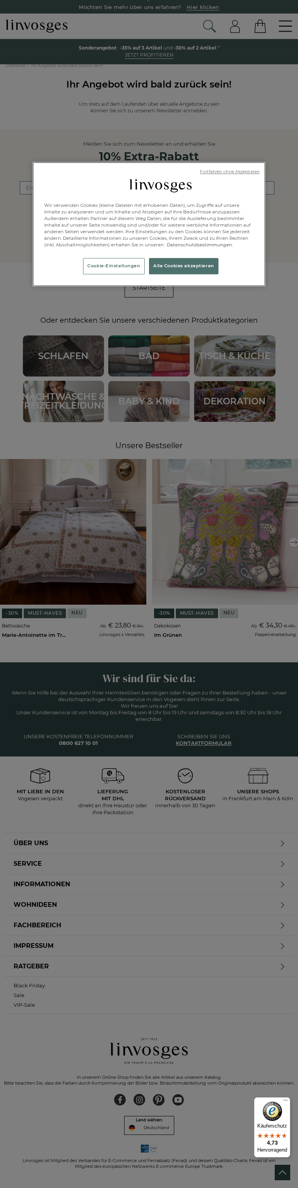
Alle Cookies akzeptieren (183, 265)
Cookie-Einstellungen (113, 265)
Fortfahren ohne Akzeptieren (230, 171)
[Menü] (285, 1102)
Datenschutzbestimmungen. (199, 245)
